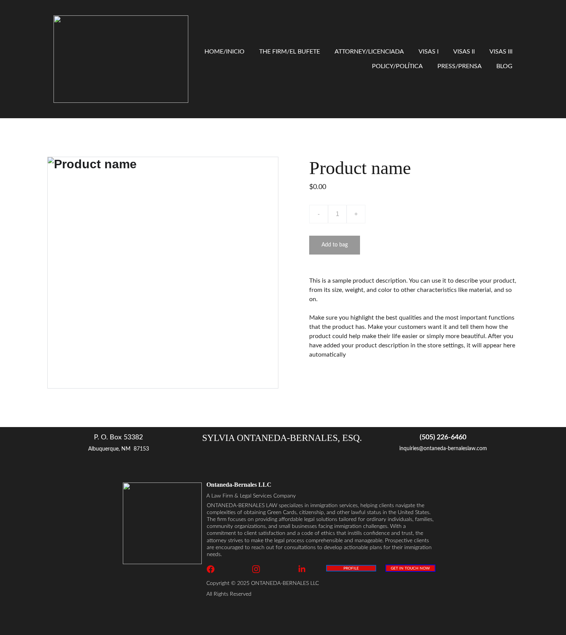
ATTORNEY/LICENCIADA (369, 52)
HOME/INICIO (224, 52)
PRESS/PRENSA (459, 66)
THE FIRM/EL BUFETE (289, 52)
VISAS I (429, 52)
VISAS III (500, 52)
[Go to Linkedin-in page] (302, 569)
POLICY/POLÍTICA (397, 66)
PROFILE (351, 568)
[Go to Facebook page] (214, 569)
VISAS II (464, 52)
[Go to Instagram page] (260, 569)
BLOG (504, 66)
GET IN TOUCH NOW (410, 568)
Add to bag (335, 245)
